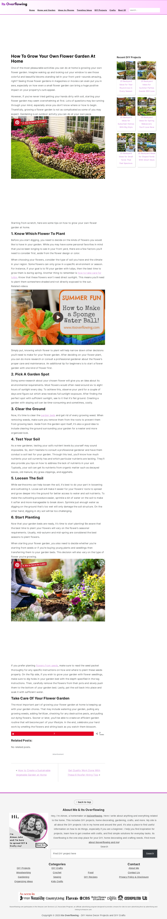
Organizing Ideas (23, 881)
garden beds (48, 415)
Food (90, 872)
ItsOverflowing (94, 816)
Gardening (23, 877)
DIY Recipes (90, 877)
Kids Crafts (57, 881)
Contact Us (134, 872)
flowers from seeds (47, 665)
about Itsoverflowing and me (104, 842)
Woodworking (23, 872)
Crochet (57, 872)
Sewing (57, 877)
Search (104, 846)
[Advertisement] (58, 200)
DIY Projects (23, 868)
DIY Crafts (57, 868)
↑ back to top (83, 802)
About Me (134, 868)
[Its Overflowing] (14, 4)
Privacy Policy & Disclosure (134, 877)
